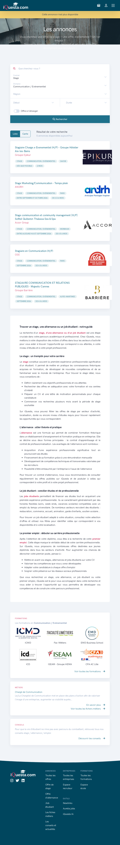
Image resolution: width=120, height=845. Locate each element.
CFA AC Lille (92, 664)
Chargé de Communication (28, 692)
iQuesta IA (68, 814)
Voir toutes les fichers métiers (86, 708)
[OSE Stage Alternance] (97, 259)
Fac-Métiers (60, 642)
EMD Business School (92, 642)
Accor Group (22, 222)
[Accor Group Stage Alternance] (97, 225)
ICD (28, 664)
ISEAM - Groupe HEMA (60, 664)
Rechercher (61, 119)
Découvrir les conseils (89, 738)
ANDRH (19, 186)
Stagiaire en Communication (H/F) (34, 251)
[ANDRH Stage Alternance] (97, 191)
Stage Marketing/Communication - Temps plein (41, 183)
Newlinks (67, 803)
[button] (98, 5)
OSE (17, 254)
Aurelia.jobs (69, 808)
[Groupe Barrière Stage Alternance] (97, 292)
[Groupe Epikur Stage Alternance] (97, 157)
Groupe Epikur (23, 154)
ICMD (28, 642)
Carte (25, 133)
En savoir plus (93, 705)
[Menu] (113, 5)
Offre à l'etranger (29, 111)
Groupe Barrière (23, 290)
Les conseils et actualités (50, 825)
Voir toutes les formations (87, 671)
